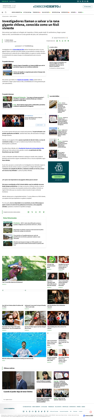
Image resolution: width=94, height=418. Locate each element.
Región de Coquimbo (23, 80)
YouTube (32, 411)
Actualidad (26, 12)
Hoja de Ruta (45, 12)
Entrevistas (64, 12)
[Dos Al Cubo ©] (88, 416)
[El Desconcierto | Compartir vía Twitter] (60, 41)
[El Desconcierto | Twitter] (80, 1)
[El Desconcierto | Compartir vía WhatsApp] (62, 41)
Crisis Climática (12, 1)
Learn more (39, 125)
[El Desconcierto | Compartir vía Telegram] (68, 41)
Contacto (80, 411)
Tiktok (41, 411)
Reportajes (55, 12)
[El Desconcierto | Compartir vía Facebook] (57, 41)
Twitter (26, 411)
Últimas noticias (27, 406)
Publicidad (75, 411)
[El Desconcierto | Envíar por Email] (65, 41)
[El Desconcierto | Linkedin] (87, 1)
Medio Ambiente (13, 16)
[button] (87, 6)
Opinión (73, 12)
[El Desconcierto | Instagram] (82, 1)
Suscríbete (58, 177)
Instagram (29, 411)
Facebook (23, 411)
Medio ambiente (16, 12)
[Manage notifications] (91, 412)
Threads (44, 411)
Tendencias (36, 12)
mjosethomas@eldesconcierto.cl (18, 416)
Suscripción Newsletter (64, 411)
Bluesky (47, 411)
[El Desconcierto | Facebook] (78, 1)
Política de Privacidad (54, 411)
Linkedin (35, 411)
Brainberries (29, 115)
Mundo (80, 12)
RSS (70, 411)
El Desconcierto (5, 16)
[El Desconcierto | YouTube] (85, 1)
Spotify (38, 411)
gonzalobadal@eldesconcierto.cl (44, 416)
